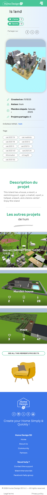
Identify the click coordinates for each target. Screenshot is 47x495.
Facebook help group (23, 475)
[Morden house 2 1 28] (23, 288)
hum (20, 124)
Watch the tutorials (23, 471)
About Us (23, 444)
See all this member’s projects (23, 353)
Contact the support (23, 466)
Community (23, 448)
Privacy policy (37, 494)
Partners (23, 453)
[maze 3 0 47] (23, 326)
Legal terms (9, 494)
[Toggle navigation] (41, 3)
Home (23, 439)
